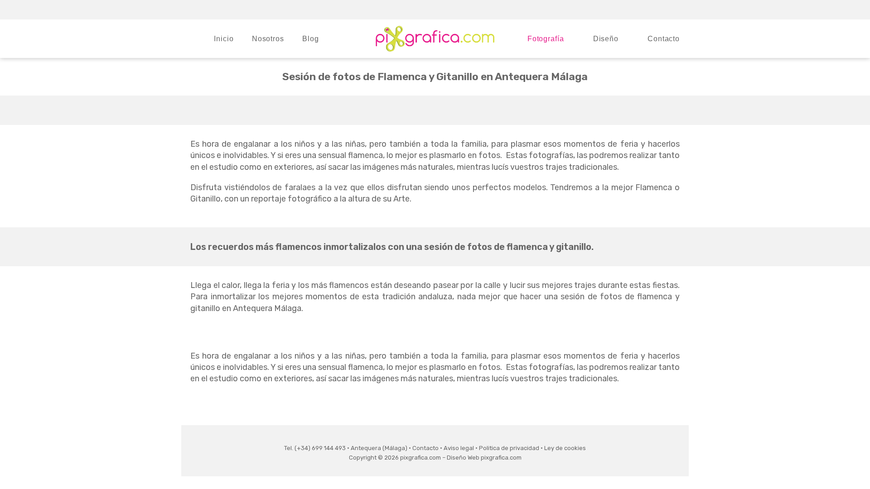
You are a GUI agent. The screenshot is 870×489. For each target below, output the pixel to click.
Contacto (425, 448)
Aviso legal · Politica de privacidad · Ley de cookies (515, 448)
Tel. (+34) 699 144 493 (315, 448)
